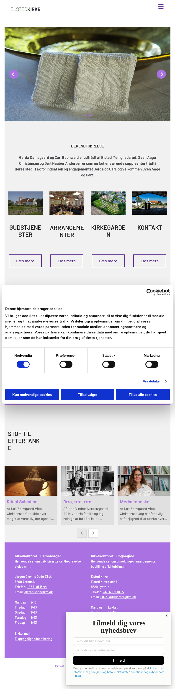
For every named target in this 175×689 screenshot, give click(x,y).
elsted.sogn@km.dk (38, 592)
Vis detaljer (152, 381)
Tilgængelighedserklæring (33, 639)
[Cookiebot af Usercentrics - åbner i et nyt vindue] (150, 292)
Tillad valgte (87, 395)
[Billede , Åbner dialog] (87, 74)
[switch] (65, 364)
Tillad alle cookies (143, 395)
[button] (114, 6)
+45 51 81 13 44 (37, 587)
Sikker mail (22, 633)
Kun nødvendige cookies (32, 395)
